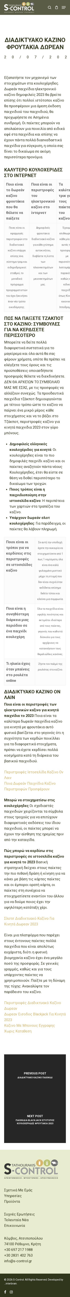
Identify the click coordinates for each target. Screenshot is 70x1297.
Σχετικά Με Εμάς (18, 1190)
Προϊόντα (12, 1201)
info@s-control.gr (18, 1261)
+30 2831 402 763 (18, 1255)
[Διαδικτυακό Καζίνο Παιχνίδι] (35, 1076)
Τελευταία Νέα (16, 1220)
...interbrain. (10, 1283)
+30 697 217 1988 (18, 1250)
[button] (64, 7)
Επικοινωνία (14, 1225)
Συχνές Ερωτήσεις (19, 1214)
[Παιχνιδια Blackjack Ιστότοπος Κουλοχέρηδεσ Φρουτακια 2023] (35, 1121)
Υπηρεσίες (13, 1196)
